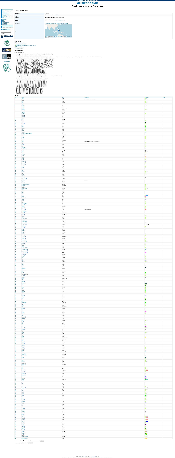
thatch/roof (23, 197)
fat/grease (23, 269)
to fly (22, 265)
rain (22, 311)
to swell (23, 238)
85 (15, 235)
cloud (23, 308)
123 (15, 297)
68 (15, 206)
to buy (23, 246)
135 (15, 313)
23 (15, 138)
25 (15, 141)
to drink (23, 166)
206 (15, 431)
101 (15, 265)
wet (22, 323)
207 (15, 433)
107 (15, 273)
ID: (15, 97)
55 (15, 188)
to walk (23, 106)
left (22, 101)
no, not (23, 410)
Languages (4, 19)
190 (15, 402)
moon (23, 305)
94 (15, 254)
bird (22, 258)
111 (15, 279)
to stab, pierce (24, 211)
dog (22, 257)
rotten (23, 281)
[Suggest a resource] (19, 48)
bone (23, 126)
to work (23, 232)
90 (15, 244)
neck (22, 141)
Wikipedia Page (19, 46)
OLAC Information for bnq (20, 44)
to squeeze (24, 241)
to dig (23, 244)
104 (15, 269)
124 (15, 298)
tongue (23, 152)
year (22, 368)
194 (15, 408)
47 (15, 175)
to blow (23, 316)
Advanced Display (5, 22)
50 (15, 180)
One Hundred (24, 436)
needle (23, 206)
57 (15, 191)
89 (15, 243)
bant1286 (57, 14)
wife (22, 192)
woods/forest (24, 302)
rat (22, 267)
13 (15, 123)
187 (15, 398)
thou (22, 390)
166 (15, 364)
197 (15, 414)
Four (22, 421)
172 (15, 373)
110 (15, 278)
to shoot (23, 209)
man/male (23, 185)
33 (15, 154)
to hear (23, 171)
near (22, 384)
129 (15, 305)
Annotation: (86, 97)
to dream (23, 180)
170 (15, 370)
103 (15, 268)
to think (23, 134)
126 (15, 301)
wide (22, 351)
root (22, 285)
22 (15, 136)
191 (15, 404)
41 (15, 167)
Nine (22, 429)
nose (22, 146)
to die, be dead (24, 218)
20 (15, 133)
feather (23, 261)
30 (15, 150)
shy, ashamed (24, 355)
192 (15, 405)
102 (15, 267)
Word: (23, 97)
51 (15, 181)
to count (23, 411)
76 (15, 220)
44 (15, 171)
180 (15, 386)
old (22, 357)
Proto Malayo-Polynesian (58, 20)
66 (15, 203)
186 (15, 396)
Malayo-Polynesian (53, 23)
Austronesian (89, 0)
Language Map (5, 24)
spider (23, 278)
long (22, 345)
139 (15, 320)
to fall (23, 256)
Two (22, 416)
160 (15, 353)
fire (22, 326)
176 (15, 380)
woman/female (24, 188)
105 (15, 271)
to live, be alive (24, 220)
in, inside (23, 378)
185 (15, 393)
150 (15, 336)
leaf (22, 284)
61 (15, 196)
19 (15, 132)
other (23, 402)
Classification (4, 23)
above (23, 379)
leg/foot (23, 104)
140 (15, 321)
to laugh (23, 154)
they (22, 398)
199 (15, 417)
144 (15, 327)
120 (15, 292)
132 (15, 309)
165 (15, 361)
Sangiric (62, 23)
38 (15, 161)
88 (15, 241)
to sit (22, 181)
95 (15, 256)
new (22, 358)
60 (15, 195)
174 (15, 378)
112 (15, 281)
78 (15, 224)
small (23, 339)
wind (22, 315)
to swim (23, 118)
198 (15, 416)
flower (23, 287)
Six (22, 424)
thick (22, 349)
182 (15, 389)
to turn (23, 116)
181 (15, 387)
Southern (66, 23)
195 (15, 410)
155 (15, 345)
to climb (23, 373)
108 (15, 275)
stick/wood (23, 226)
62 (15, 197)
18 (15, 130)
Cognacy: (147, 97)
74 (15, 217)
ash (22, 330)
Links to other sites (5, 13)
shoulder (23, 132)
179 (15, 384)
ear (22, 170)
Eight (23, 428)
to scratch (23, 223)
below (23, 380)
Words (3, 20)
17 (15, 129)
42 (15, 168)
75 (15, 218)
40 (15, 166)
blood (23, 138)
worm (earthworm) (25, 273)
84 (15, 233)
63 (15, 199)
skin (22, 122)
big (22, 340)
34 (15, 155)
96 (15, 257)
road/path (23, 109)
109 (15, 277)
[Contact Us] (95, 456)
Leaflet (46, 36)
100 (15, 263)
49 (15, 178)
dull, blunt (23, 230)
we (22, 393)
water (23, 295)
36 (15, 158)
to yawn (23, 175)
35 (15, 156)
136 (15, 315)
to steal (23, 215)
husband (23, 191)
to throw (23, 254)
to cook (23, 164)
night (22, 365)
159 (15, 351)
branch (23, 283)
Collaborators (4, 12)
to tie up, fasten (24, 203)
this (22, 382)
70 (15, 209)
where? (23, 387)
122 (15, 295)
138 (15, 318)
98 (15, 260)
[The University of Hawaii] (7, 43)
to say (23, 200)
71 (15, 211)
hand (23, 98)
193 (15, 407)
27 (15, 146)
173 (15, 376)
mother (23, 193)
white (23, 333)
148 (15, 333)
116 (15, 287)
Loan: (164, 97)
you (22, 396)
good (23, 360)
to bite (23, 167)
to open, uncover (25, 247)
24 (15, 140)
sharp (23, 229)
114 (15, 284)
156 (15, 347)
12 (15, 122)
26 (15, 144)
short (22, 342)
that (22, 383)
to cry (23, 155)
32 (15, 152)
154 (15, 342)
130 (15, 306)
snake (23, 272)
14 (15, 125)
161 (15, 355)
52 (15, 182)
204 (15, 428)
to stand (23, 182)
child (22, 189)
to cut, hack (24, 224)
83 (15, 232)
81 (15, 229)
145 (15, 329)
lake (22, 301)
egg (22, 260)
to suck (23, 168)
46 (15, 174)
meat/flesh (23, 268)
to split (23, 227)
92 (15, 247)
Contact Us (4, 15)
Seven (23, 426)
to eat (23, 159)
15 (15, 126)
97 (15, 258)
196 (15, 411)
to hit (22, 212)
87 (15, 238)
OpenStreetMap (69, 36)
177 (15, 382)
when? (23, 370)
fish (22, 279)
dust (22, 120)
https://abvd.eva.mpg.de (81, 0)
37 (15, 159)
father (23, 195)
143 (15, 326)
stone (23, 292)
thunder (23, 312)
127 (15, 302)
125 (15, 299)
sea (22, 298)
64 (15, 200)
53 (15, 184)
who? (23, 401)
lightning (23, 313)
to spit (23, 158)
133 (15, 311)
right (22, 102)
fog (22, 309)
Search (3, 21)
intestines (23, 127)
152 (15, 339)
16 (15, 127)
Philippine (59, 23)
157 (15, 348)
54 (15, 185)
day (22, 367)
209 (15, 436)
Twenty (23, 433)
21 (15, 134)
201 (15, 422)
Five (22, 423)
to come (23, 113)
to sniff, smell (24, 148)
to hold (23, 243)
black (23, 332)
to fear (23, 136)
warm (23, 318)
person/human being (25, 184)
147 (15, 332)
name (23, 199)
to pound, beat (24, 249)
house (23, 196)
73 (15, 215)
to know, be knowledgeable (27, 133)
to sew (23, 205)
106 (15, 272)
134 (15, 312)
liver (22, 129)
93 (15, 249)
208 (15, 434)
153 (15, 340)
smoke (23, 329)
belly (22, 125)
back (22, 123)
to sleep (23, 177)
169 (15, 368)
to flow (23, 297)
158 (15, 350)
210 (15, 438)
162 (15, 357)
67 (15, 204)
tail (22, 271)
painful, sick (24, 353)
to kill (23, 217)
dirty (22, 119)
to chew (23, 161)
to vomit (23, 156)
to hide (23, 371)
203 (15, 426)
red (22, 335)
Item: (63, 97)
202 (15, 424)
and (22, 405)
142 (15, 324)
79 (15, 226)
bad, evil (23, 361)
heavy (23, 324)
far (22, 386)
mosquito (23, 277)
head (23, 140)
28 (15, 147)
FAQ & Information (5, 14)
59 (15, 193)
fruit (22, 288)
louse (23, 275)
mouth (23, 150)
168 (15, 367)
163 (15, 358)
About (3, 11)
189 (15, 401)
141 (15, 323)
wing (22, 263)
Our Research (4, 16)
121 (15, 294)
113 (15, 283)
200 (15, 421)
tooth (22, 151)
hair (22, 144)
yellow (23, 336)
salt (22, 299)
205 (15, 429)
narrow (23, 350)
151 (15, 337)
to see (23, 174)
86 (15, 236)
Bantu (97, 0)
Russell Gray (92, 456)
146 (15, 330)
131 (15, 308)
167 (15, 365)
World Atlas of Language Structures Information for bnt (26, 45)
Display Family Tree (6, 29)
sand (22, 294)
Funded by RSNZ (7, 61)
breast (23, 130)
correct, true (24, 364)
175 (15, 379)
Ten (22, 431)
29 (15, 148)
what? (23, 399)
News (3, 17)
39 (15, 164)
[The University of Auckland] (7, 37)
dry (22, 322)
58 (15, 192)
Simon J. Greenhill (83, 456)
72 (15, 212)
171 (15, 371)
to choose (23, 235)
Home (3, 10)
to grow (23, 236)
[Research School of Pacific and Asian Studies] (7, 50)
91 (15, 246)
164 (15, 360)
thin (22, 347)
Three (23, 417)
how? (23, 408)
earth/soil (23, 291)
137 (15, 316)
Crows (93, 0)
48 (15, 177)
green (23, 337)
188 (15, 399)
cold (22, 320)
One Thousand (24, 438)
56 (15, 189)
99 (15, 261)
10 (15, 119)
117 (15, 288)
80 (15, 227)
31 (15, 151)
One (22, 414)
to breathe (23, 147)
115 (15, 285)
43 (15, 170)
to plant (23, 233)
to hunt (23, 208)
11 (15, 120)
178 (15, 383)
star (22, 306)
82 (15, 230)
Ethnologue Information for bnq (21, 42)
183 (15, 390)
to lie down (24, 178)
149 (15, 335)
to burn (23, 327)
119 (15, 291)
